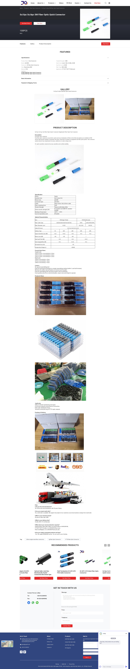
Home (21, 8)
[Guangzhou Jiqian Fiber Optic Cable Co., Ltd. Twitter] (24, 652)
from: (63, 610)
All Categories (68, 647)
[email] (28, 602)
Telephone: (64, 617)
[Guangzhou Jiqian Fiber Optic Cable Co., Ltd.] (24, 2)
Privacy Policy (71, 664)
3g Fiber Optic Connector (55, 539)
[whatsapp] (33, 602)
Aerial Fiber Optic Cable (69, 645)
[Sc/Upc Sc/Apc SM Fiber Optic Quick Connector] (95, 23)
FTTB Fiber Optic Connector (72, 539)
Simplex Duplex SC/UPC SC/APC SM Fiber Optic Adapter (29, 572)
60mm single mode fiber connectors (35, 539)
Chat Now (39, 23)
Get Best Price (26, 23)
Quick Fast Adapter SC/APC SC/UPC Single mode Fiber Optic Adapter (98, 572)
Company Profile (50, 638)
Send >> (87, 657)
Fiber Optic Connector (35, 8)
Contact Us (49, 647)
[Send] (126, 666)
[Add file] (100, 666)
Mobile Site (64, 664)
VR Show (69, 3)
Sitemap (57, 664)
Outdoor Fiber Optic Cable (70, 642)
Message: (64, 592)
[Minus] (126, 633)
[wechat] (37, 602)
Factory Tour (49, 641)
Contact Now (66, 626)
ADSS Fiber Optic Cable (69, 639)
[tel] (41, 602)
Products (26, 8)
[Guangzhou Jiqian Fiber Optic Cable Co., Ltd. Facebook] (21, 652)
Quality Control (50, 644)
